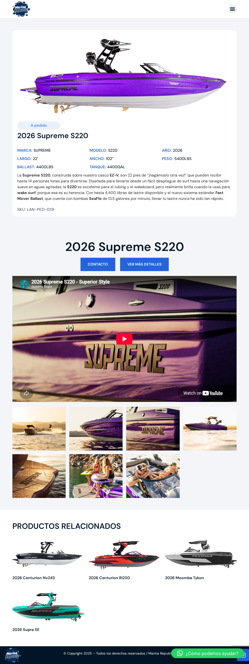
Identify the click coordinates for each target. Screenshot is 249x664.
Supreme (42, 150)
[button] (233, 9)
